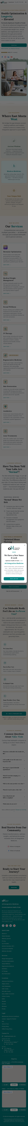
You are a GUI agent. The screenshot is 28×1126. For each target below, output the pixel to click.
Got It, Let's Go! (14, 578)
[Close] (25, 545)
